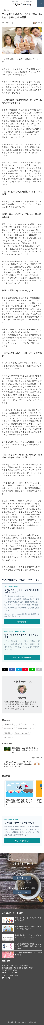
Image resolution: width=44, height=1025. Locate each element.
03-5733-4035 (23, 863)
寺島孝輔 (39, 23)
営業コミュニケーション (27, 724)
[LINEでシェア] (32, 669)
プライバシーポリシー (10, 976)
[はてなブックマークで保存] (19, 669)
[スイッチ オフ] (41, 3)
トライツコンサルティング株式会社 (24, 1022)
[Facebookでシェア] (12, 669)
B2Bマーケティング (25, 728)
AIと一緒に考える (22, 841)
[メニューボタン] (3, 3)
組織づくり (7, 10)
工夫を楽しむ (9, 728)
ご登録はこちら (22, 892)
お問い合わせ (22, 878)
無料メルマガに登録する (22, 657)
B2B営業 (7, 733)
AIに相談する (22, 622)
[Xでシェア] (5, 669)
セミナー (8, 737)
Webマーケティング (22, 733)
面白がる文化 (9, 724)
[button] (39, 669)
